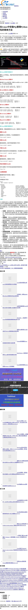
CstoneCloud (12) (19, 577)
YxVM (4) (8, 588)
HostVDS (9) (15, 581)
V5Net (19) (4, 573)
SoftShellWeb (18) (16, 573)
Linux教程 (5, 17)
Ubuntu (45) (12, 568)
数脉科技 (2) (22, 589)
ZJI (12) (13, 577)
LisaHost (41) (18, 568)
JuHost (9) (17, 580)
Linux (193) (2, 568)
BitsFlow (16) (4, 574)
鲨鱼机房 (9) (21, 580)
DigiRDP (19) (9, 573)
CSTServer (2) (10, 589)
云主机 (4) (12, 588)
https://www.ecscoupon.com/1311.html (13, 257)
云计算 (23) (2, 571)
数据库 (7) (9, 584)
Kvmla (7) (20, 584)
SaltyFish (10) (7, 580)
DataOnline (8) (4, 584)
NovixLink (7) (15, 584)
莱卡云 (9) (4, 581)
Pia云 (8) (25, 581)
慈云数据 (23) (24, 570)
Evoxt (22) (14, 571)
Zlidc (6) (8, 586)
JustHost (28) (4, 570)
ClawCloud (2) (4, 589)
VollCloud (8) (20, 581)
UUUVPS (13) (9, 577)
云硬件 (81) (7, 568)
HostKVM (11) (10, 578)
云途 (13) (4, 577)
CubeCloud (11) (16, 578)
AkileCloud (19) (19, 571)
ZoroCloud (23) (8, 571)
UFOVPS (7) (4, 586)
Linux (4, 261)
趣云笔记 (16, 5)
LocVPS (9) (9, 581)
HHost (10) (12, 580)
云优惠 (4, 13)
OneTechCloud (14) (18, 575)
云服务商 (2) (16, 589)
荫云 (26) (19, 570)
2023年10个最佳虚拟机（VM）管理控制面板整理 (11, 268)
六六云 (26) (14, 570)
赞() (1, 250)
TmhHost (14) (11, 575)
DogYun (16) (10, 574)
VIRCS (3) (17, 588)
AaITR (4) (3, 588)
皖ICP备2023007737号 (16, 601)
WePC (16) (15, 574)
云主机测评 (5, 11)
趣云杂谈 (5, 16)
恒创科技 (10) (23, 578)
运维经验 (5, 14)
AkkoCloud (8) (7, 583)
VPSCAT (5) (18, 586)
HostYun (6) (12, 586)
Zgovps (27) (9, 570)
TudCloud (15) (5, 575)
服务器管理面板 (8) (14, 583)
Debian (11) (4, 578)
